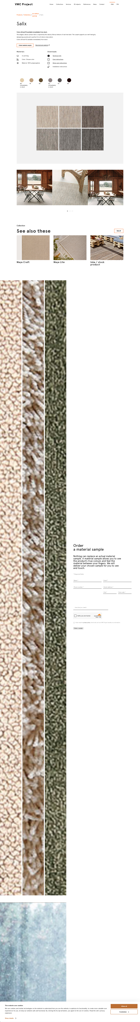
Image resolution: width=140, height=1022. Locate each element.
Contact (101, 4)
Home (51, 4)
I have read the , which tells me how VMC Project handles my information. (97, 622)
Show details (9, 1018)
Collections (59, 4)
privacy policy (86, 622)
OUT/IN (34, 16)
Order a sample (78, 628)
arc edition (35, 13)
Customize (123, 1012)
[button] (123, 4)
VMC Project (24, 4)
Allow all (124, 1006)
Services (68, 4)
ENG (112, 4)
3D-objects (77, 4)
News (95, 4)
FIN (117, 4)
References (86, 4)
